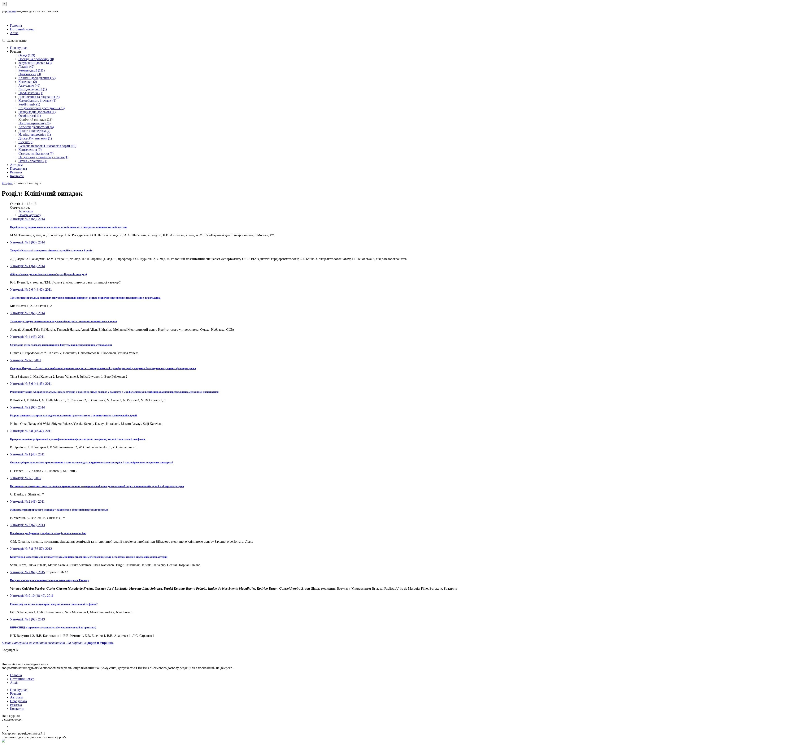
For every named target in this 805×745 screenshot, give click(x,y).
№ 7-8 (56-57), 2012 (31, 548)
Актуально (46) (29, 85)
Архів (14, 33)
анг (14, 11)
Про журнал (18, 47)
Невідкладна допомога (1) (37, 112)
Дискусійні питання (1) (35, 138)
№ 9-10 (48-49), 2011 (31, 595)
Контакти (17, 176)
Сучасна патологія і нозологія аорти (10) (47, 146)
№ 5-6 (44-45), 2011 (31, 289)
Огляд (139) (26, 55)
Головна (16, 25)
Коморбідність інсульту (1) (37, 100)
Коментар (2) (27, 81)
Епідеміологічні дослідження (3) (41, 108)
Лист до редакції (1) (32, 89)
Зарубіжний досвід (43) (35, 63)
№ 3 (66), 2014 (27, 219)
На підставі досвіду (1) (34, 134)
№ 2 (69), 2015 (27, 572)
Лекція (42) (26, 66)
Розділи (7, 183)
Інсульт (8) (25, 142)
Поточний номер (22, 29)
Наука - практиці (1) (32, 161)
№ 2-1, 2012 (25, 478)
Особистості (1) (29, 115)
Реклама (16, 172)
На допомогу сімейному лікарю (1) (43, 157)
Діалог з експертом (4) (34, 131)
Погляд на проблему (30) (36, 59)
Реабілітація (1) (29, 104)
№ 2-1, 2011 (25, 360)
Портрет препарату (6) (34, 123)
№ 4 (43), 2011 (27, 336)
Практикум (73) (29, 74)
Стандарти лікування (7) (35, 153)
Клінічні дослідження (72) (37, 78)
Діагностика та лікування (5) (39, 97)
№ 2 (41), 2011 (27, 501)
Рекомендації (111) (31, 70)
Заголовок (25, 211)
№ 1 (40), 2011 (27, 454)
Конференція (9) (30, 149)
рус (9, 11)
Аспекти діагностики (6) (36, 127)
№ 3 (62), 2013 (27, 525)
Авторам (16, 164)
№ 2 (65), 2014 (27, 407)
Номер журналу (29, 215)
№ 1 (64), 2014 (27, 266)
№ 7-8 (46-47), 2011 (31, 431)
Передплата (18, 168)
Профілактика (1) (30, 93)
